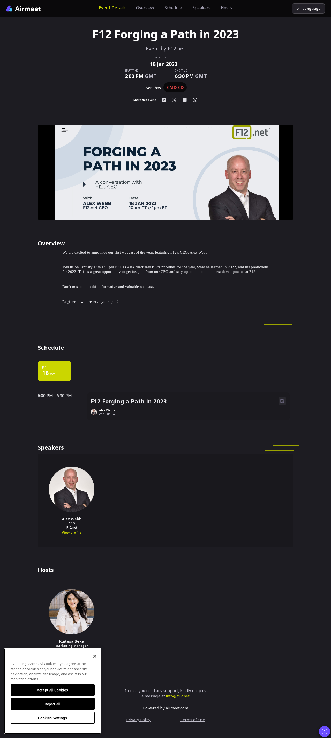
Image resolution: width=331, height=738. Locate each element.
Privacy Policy (138, 719)
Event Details (112, 8)
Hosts (226, 8)
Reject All (53, 704)
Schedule (173, 8)
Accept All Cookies (52, 690)
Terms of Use (192, 719)
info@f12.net (178, 695)
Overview (145, 8)
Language (311, 8)
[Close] (94, 656)
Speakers (201, 8)
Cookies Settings (52, 718)
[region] (52, 691)
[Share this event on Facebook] (184, 100)
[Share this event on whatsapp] (195, 100)
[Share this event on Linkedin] (164, 100)
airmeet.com (177, 707)
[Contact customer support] (324, 731)
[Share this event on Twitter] (174, 100)
